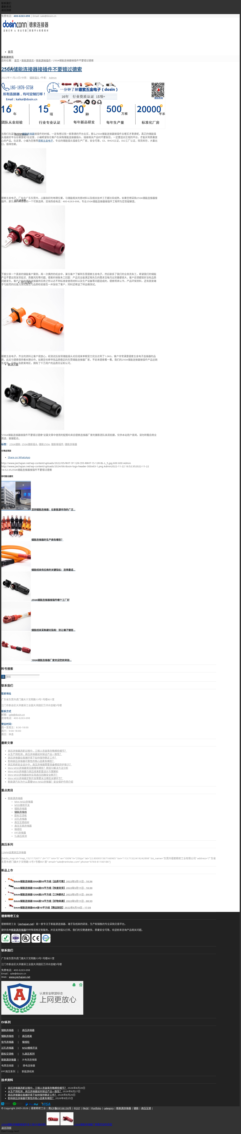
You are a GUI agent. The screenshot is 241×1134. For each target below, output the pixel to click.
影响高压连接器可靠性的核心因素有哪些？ (31, 761)
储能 (136, 1108)
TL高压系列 (20, 836)
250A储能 (14, 444)
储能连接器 (28, 133)
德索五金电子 (45, 140)
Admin (53, 77)
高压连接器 (28, 1030)
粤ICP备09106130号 (59, 1108)
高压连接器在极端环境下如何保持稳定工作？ (32, 757)
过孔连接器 (20, 818)
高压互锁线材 (21, 822)
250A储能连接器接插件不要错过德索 (41, 69)
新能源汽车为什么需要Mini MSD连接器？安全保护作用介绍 (40, 781)
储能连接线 (20, 812)
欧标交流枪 (20, 815)
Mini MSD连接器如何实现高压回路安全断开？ (33, 774)
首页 (16, 60)
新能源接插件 (43, 60)
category (109, 1108)
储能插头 (34, 77)
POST (77, 1108)
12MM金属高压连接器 (13, 852)
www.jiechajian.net (19, 977)
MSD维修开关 (22, 805)
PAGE (86, 1108)
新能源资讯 (7, 57)
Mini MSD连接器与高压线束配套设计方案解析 (33, 771)
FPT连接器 (20, 832)
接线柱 (18, 829)
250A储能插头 (30, 444)
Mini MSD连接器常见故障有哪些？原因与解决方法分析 (38, 768)
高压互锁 (146, 1108)
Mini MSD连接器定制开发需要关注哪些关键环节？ (35, 778)
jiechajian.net (26, 923)
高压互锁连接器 (23, 825)
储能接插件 (57, 444)
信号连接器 (7, 1041)
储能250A (44, 444)
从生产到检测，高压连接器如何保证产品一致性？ (35, 754)
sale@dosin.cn (17, 714)
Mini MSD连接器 (23, 801)
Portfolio (96, 1108)
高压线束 (27, 1036)
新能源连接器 (15, 798)
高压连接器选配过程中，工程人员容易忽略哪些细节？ (37, 750)
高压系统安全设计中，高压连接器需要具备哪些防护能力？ (40, 764)
